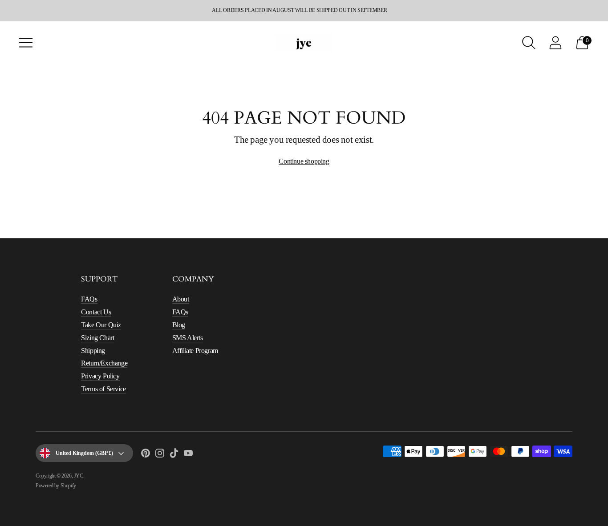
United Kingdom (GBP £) (84, 453)
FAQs (89, 299)
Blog (178, 325)
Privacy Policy (100, 376)
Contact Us (96, 312)
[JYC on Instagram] (159, 455)
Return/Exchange (104, 363)
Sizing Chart (97, 337)
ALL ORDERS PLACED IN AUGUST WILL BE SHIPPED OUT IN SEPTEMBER (299, 10)
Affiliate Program (195, 350)
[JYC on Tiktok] (174, 455)
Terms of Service (103, 389)
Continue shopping (304, 161)
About (180, 299)
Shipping (93, 350)
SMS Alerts (187, 337)
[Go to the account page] (555, 42)
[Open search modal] (528, 42)
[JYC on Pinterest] (145, 455)
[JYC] (304, 42)
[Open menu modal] (25, 42)
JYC (78, 476)
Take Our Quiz (101, 325)
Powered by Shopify (56, 485)
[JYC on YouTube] (188, 455)
